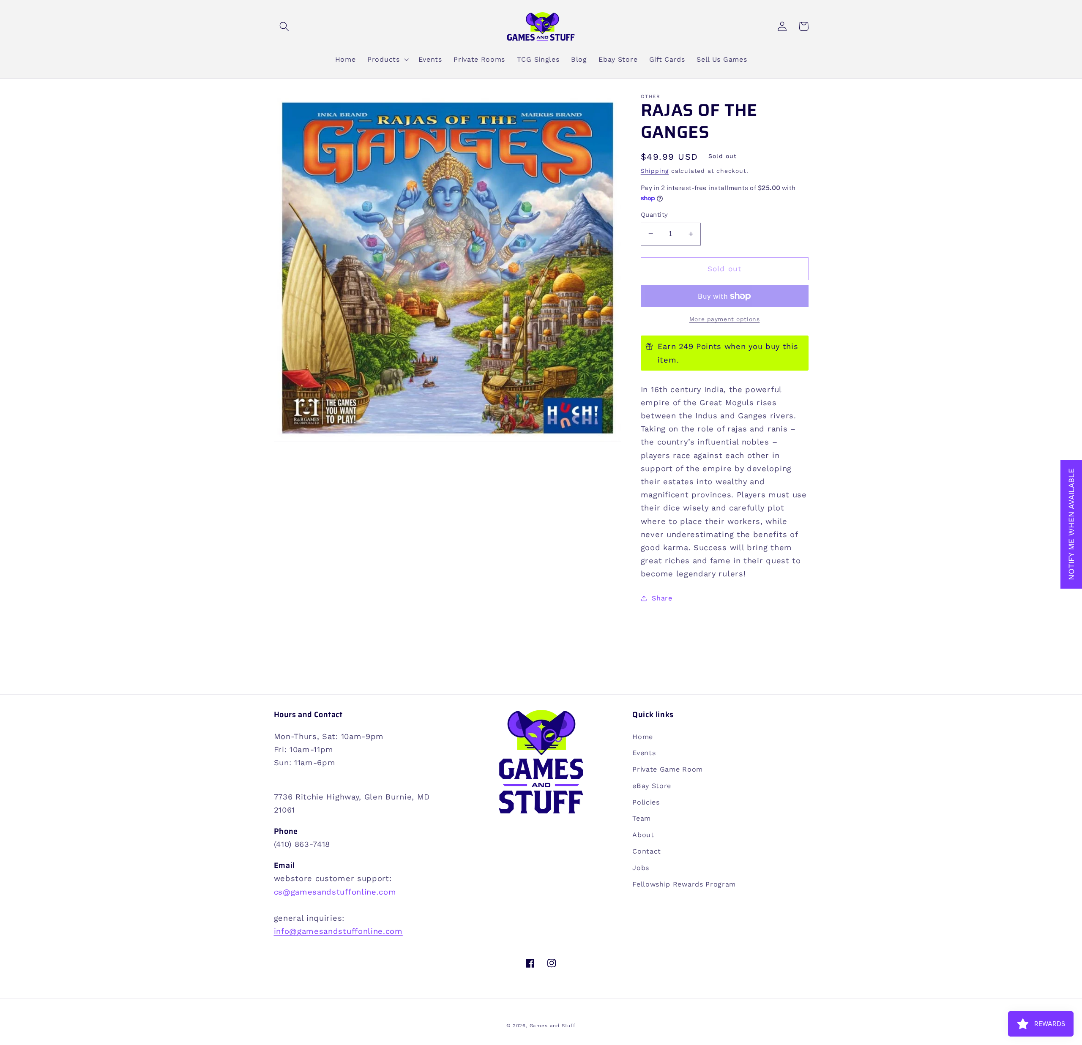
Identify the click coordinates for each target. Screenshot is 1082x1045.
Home (642, 737)
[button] (284, 26)
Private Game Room (667, 769)
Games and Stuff (553, 1026)
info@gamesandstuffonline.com (338, 931)
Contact (646, 851)
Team (641, 818)
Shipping (655, 170)
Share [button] (662, 598)
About (643, 835)
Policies (646, 802)
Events (644, 753)
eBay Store (651, 786)
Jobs (640, 868)
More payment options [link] (724, 319)
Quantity (654, 214)
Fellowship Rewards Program (684, 884)
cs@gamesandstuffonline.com (335, 891)
